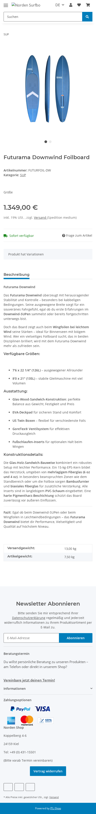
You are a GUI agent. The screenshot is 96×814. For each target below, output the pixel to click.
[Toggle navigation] (6, 3)
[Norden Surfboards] (26, 5)
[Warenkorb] (87, 4)
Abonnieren (76, 638)
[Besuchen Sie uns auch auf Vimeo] (19, 787)
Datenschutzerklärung (28, 618)
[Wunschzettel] (79, 4)
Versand (40, 217)
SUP (23, 175)
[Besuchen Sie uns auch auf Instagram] (30, 787)
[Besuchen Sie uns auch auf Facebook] (8, 787)
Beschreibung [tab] (16, 274)
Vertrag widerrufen (48, 771)
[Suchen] (87, 16)
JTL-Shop (55, 808)
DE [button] (57, 4)
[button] (71, 4)
